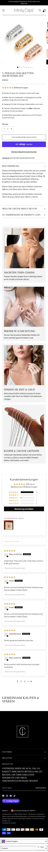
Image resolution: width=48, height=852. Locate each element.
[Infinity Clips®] (24, 10)
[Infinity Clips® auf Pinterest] (11, 796)
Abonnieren (40, 788)
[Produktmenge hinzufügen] (11, 129)
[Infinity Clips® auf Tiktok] (14, 796)
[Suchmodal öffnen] (39, 10)
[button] (8, 87)
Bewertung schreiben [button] (24, 509)
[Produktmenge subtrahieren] (4, 129)
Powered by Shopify (9, 823)
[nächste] (44, 2)
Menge (5, 124)
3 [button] (24, 681)
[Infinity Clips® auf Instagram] (7, 796)
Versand (5, 158)
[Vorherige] (3, 2)
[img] (9, 551)
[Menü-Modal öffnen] (3, 10)
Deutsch (5, 810)
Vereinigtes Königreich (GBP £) (24, 810)
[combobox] (24, 841)
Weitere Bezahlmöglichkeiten (24, 152)
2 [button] (21, 681)
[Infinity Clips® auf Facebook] (3, 796)
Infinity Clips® (22, 814)
